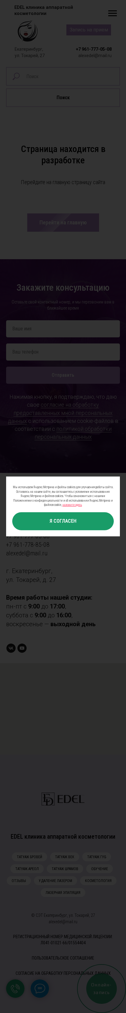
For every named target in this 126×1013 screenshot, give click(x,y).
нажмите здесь (72, 504)
